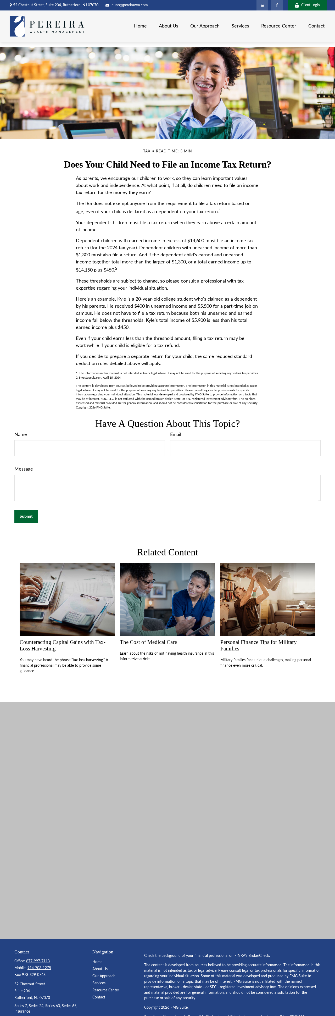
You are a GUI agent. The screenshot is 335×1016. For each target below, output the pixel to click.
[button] (140, 26)
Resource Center (105, 990)
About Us (100, 969)
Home (97, 962)
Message (23, 469)
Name (20, 434)
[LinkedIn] (262, 5)
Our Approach (103, 976)
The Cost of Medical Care (148, 642)
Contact (98, 997)
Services (98, 983)
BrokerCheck (258, 956)
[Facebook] (277, 5)
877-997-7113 (38, 961)
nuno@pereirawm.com (129, 5)
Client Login (310, 5)
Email (175, 434)
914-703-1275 (39, 968)
